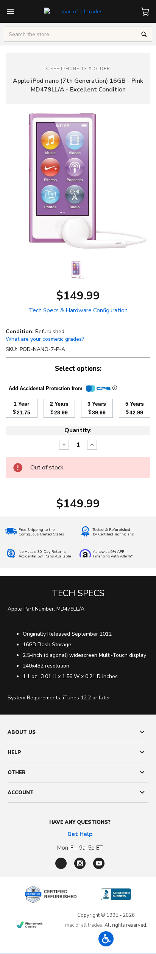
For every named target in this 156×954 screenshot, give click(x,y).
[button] (106, 938)
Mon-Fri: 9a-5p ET (80, 848)
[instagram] (80, 863)
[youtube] (99, 863)
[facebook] (61, 863)
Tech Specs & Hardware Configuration (78, 310)
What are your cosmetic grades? (45, 339)
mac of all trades (83, 925)
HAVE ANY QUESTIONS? (80, 822)
